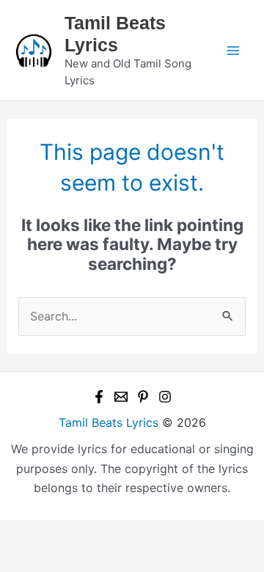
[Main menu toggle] (233, 50)
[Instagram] (165, 396)
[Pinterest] (143, 396)
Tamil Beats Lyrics (108, 422)
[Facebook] (99, 396)
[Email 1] (121, 396)
